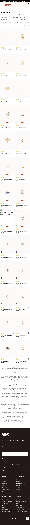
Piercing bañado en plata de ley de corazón (22, 257)
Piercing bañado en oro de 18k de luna (21, 153)
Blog (3, 491)
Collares (4, 481)
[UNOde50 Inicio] (8, 5)
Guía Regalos (4, 487)
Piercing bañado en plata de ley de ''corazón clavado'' (22, 231)
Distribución (18, 485)
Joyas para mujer (5, 489)
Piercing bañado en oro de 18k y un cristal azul (6, 361)
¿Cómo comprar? (5, 499)
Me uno (15, 453)
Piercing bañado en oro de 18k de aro (6, 75)
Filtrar (5, 19)
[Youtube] (12, 518)
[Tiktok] (9, 518)
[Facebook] (6, 518)
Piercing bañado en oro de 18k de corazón (6, 101)
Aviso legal (18, 489)
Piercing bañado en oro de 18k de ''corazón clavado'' (6, 127)
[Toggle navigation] (2, 5)
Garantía (18, 503)
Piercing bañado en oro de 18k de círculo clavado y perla (21, 49)
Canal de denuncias (6, 511)
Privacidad (18, 487)
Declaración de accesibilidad (21, 511)
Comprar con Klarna (20, 509)
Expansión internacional (20, 507)
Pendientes (7, 8)
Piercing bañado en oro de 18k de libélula (6, 153)
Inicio (2, 8)
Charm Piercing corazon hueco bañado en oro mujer (22, 361)
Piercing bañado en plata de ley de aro (22, 283)
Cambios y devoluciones (21, 501)
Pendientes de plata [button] (6, 22)
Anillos (3, 485)
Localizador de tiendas (20, 483)
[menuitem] (3, 9)
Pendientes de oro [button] (18, 22)
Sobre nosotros (19, 499)
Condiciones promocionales (7, 501)
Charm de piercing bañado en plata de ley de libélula (6, 335)
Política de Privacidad (19, 458)
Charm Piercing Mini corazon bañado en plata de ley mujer (21, 335)
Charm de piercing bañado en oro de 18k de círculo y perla (21, 101)
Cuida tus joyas (19, 505)
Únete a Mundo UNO (7, 1)
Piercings (13, 8)
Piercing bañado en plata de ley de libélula (7, 257)
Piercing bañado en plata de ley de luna (7, 309)
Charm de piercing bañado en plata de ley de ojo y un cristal (6, 231)
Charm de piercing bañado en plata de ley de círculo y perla (6, 49)
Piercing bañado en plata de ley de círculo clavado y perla (22, 205)
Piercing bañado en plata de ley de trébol (7, 283)
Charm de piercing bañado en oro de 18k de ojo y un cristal (21, 127)
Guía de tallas (5, 503)
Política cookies (5, 509)
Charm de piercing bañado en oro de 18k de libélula (6, 179)
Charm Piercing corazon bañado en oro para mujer (21, 179)
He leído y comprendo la (14, 458)
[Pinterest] (16, 518)
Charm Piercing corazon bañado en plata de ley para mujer (21, 309)
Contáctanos (18, 481)
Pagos (3, 507)
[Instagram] (3, 518)
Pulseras (4, 479)
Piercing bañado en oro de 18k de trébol (21, 75)
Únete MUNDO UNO (20, 479)
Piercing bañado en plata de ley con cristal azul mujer (7, 205)
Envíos (3, 505)
